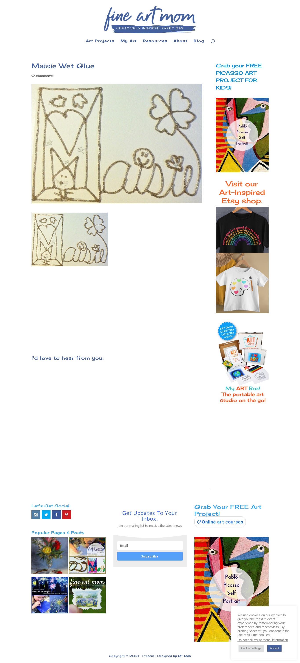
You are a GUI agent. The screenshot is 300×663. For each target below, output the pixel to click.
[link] (220, 521)
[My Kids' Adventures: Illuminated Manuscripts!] (87, 556)
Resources (155, 41)
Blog (199, 41)
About (180, 41)
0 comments (42, 75)
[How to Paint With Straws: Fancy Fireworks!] (49, 596)
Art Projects (100, 41)
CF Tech (184, 656)
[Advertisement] (116, 304)
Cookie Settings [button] (251, 648)
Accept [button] (274, 648)
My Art (129, 41)
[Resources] (87, 596)
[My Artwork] (49, 556)
